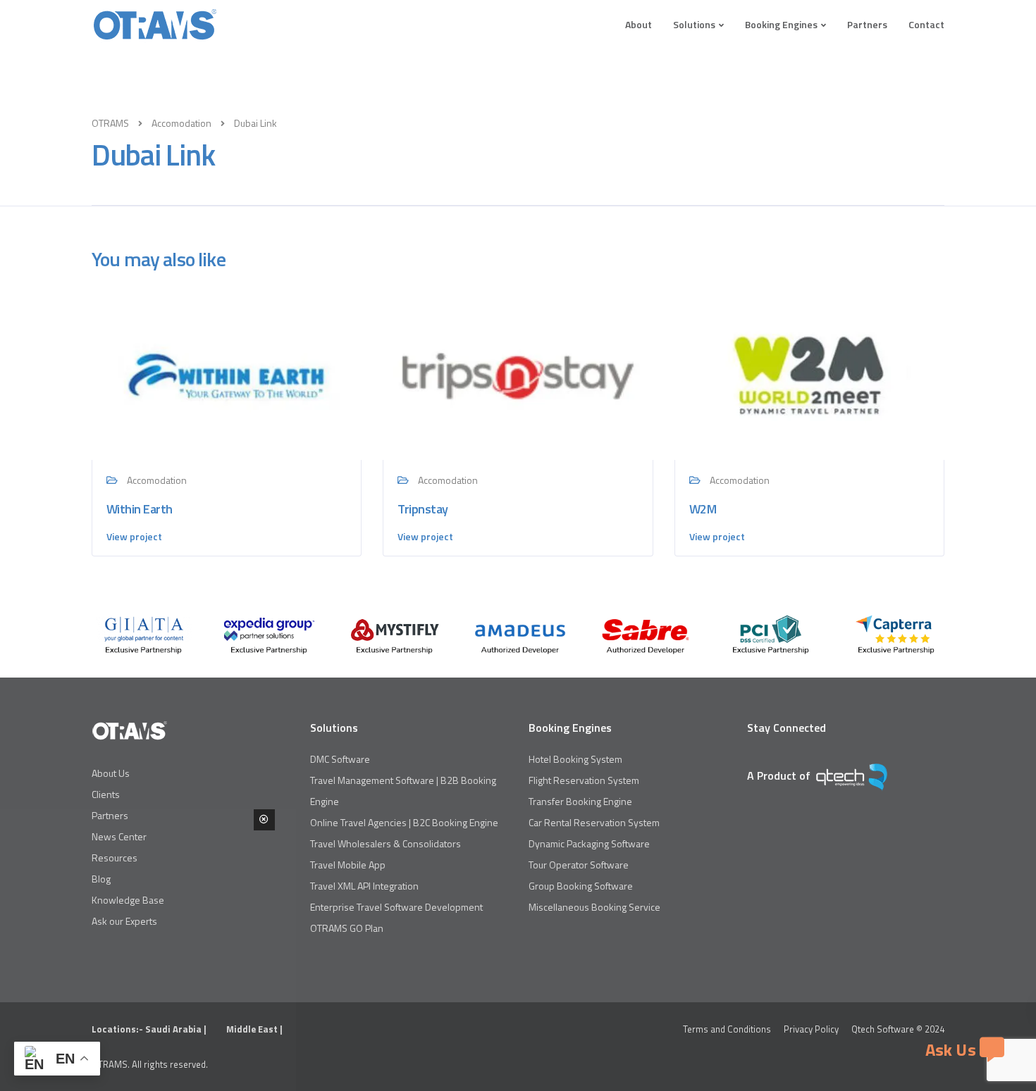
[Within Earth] (227, 373)
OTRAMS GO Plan (346, 928)
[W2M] (809, 373)
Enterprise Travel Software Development (396, 906)
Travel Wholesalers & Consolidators (385, 843)
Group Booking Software (581, 885)
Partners (867, 24)
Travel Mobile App (348, 864)
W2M (702, 508)
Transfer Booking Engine (580, 801)
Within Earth (139, 508)
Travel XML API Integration (364, 885)
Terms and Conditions (727, 1029)
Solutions (694, 24)
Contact (926, 24)
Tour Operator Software (579, 864)
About (638, 24)
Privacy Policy (811, 1029)
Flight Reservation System (584, 780)
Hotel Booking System (575, 759)
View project (134, 536)
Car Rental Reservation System (594, 822)
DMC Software (340, 759)
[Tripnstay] (518, 373)
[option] (143, 634)
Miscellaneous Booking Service (594, 906)
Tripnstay (422, 508)
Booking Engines (781, 24)
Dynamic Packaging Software (589, 843)
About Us (111, 773)
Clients (106, 794)
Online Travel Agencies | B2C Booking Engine (404, 822)
